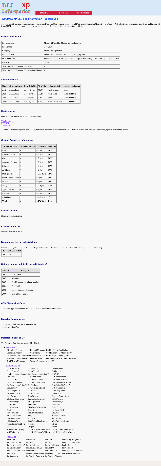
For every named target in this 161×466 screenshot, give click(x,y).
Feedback (63, 13)
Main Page (44, 13)
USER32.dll (6, 121)
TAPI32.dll (5, 125)
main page (67, 26)
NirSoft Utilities (82, 13)
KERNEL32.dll (7, 123)
